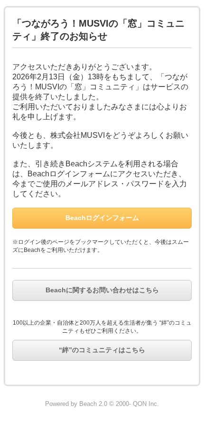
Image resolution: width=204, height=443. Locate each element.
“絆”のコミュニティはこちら (102, 350)
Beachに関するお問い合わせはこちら (102, 290)
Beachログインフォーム (102, 218)
